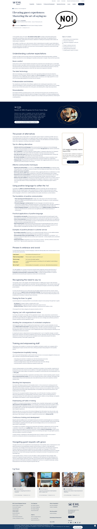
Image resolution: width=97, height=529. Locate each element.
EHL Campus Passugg (35, 508)
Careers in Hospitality (53, 507)
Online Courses (15, 514)
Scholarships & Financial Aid (55, 517)
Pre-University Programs (17, 507)
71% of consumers (41, 75)
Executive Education (16, 513)
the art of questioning (46, 429)
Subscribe (81, 4)
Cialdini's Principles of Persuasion (49, 207)
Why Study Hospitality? (54, 505)
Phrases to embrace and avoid (69, 45)
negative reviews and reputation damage (30, 292)
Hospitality (32, 4)
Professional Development (49, 4)
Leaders (74, 4)
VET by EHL (16, 372)
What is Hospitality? (54, 503)
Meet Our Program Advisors (36, 516)
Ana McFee (23, 20)
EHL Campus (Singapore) (35, 507)
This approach (43, 148)
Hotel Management (22, 8)
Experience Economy (61, 4)
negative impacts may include (22, 326)
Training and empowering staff (69, 48)
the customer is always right (34, 36)
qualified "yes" (29, 427)
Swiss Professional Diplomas (17, 516)
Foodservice (38, 4)
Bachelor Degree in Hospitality (18, 505)
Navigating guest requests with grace (70, 50)
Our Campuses (34, 503)
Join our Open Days (34, 518)
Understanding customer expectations (70, 39)
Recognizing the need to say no (69, 46)
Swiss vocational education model (20, 376)
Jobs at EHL (52, 521)
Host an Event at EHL (34, 510)
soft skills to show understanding (42, 167)
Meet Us (33, 514)
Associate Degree (16, 508)
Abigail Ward (23, 25)
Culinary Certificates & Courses (18, 518)
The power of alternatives (68, 40)
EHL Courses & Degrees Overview (19, 503)
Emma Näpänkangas (19, 495)
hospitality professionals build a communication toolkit (25, 272)
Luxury (68, 4)
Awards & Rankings (53, 513)
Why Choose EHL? (53, 511)
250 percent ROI (49, 414)
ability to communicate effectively (27, 188)
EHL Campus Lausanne (35, 505)
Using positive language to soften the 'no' (70, 43)
